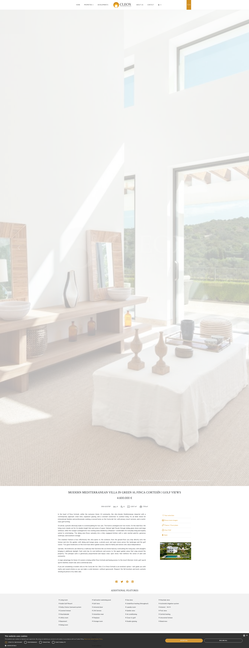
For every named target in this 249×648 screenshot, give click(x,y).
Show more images (171, 520)
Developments (103, 5)
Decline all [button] (223, 640)
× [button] (247, 635)
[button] (159, 5)
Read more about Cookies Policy (93, 639)
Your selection (169, 515)
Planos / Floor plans (171, 525)
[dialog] (124, 640)
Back (165, 535)
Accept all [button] (184, 640)
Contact (150, 5)
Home (78, 5)
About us (139, 5)
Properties (88, 5)
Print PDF (167, 530)
